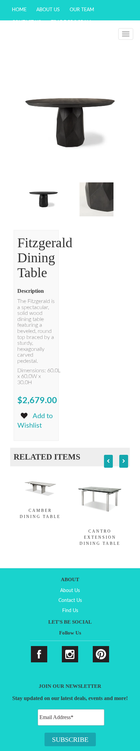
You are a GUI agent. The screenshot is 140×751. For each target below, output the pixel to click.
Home (19, 9)
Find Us (70, 610)
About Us (48, 9)
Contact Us (70, 600)
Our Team (82, 9)
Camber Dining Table (40, 513)
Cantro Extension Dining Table (100, 537)
